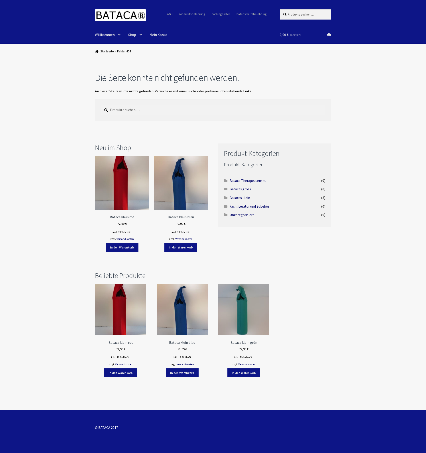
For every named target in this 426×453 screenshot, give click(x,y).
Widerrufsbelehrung (192, 14)
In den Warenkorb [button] (122, 247)
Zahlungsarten (221, 14)
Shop (132, 34)
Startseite (107, 51)
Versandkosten (125, 238)
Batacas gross (240, 189)
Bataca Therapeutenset (248, 180)
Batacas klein (240, 197)
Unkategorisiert (242, 215)
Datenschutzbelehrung (252, 14)
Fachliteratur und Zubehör (249, 206)
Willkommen (105, 34)
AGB (170, 14)
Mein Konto (158, 34)
